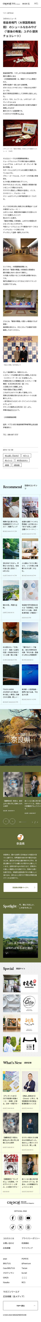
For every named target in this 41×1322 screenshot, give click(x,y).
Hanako (6, 1282)
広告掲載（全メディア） (14, 1296)
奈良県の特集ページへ (20, 887)
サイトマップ (27, 1248)
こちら (21, 114)
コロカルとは (8, 1238)
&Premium (26, 1263)
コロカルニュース (9, 18)
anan (5, 1258)
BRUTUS (7, 1263)
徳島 (7, 465)
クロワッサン (8, 1272)
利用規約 (25, 1243)
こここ (24, 1277)
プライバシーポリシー (31, 1238)
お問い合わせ (8, 1243)
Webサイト (12, 410)
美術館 (17, 465)
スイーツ (9, 460)
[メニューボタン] (36, 3)
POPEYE (25, 1258)
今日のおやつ (23, 460)
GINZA (5, 1277)
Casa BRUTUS (9, 1268)
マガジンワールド (11, 1291)
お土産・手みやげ (12, 455)
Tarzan (24, 1268)
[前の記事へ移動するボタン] (6, 821)
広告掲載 (6, 1248)
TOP (4, 13)
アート (26, 455)
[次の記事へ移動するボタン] (12, 821)
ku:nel (24, 1272)
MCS (23, 1282)
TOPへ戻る (21, 1305)
